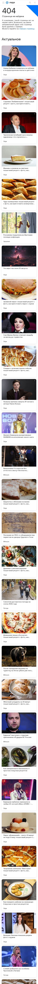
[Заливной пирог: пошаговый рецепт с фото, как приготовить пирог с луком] (19, 294)
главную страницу (26, 29)
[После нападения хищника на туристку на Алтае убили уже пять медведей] (19, 661)
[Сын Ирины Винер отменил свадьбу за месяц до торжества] (19, 328)
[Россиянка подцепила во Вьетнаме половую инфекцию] (19, 228)
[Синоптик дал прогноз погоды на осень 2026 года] (19, 594)
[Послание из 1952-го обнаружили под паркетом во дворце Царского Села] (19, 528)
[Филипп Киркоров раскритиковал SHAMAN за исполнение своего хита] (19, 428)
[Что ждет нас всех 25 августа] (19, 261)
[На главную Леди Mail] (11, 2)
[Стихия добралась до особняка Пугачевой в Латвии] (19, 961)
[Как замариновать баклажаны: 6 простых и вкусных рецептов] (19, 761)
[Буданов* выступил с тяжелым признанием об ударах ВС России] (19, 728)
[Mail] (7, 2)
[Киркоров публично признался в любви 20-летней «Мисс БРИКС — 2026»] (19, 794)
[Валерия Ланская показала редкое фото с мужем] (19, 928)
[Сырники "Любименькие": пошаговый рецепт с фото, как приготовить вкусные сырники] (19, 94)
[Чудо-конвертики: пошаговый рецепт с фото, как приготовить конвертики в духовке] (19, 194)
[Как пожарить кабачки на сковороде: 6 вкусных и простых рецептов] (19, 895)
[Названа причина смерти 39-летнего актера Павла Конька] (19, 394)
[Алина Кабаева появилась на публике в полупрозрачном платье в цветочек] (19, 61)
